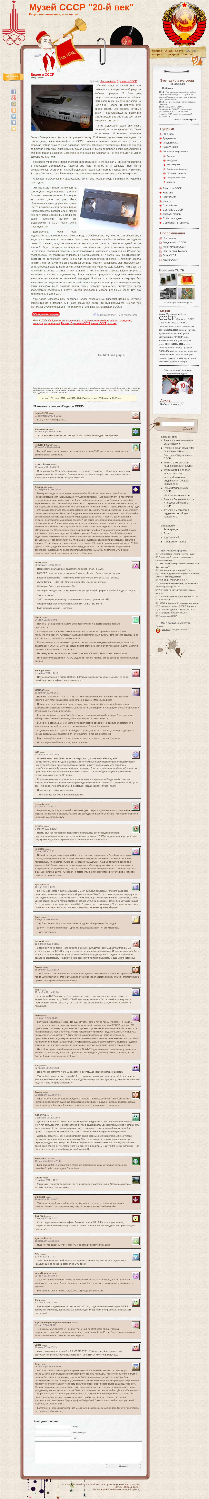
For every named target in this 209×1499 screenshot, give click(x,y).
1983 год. (165, 600)
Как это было (108, 81)
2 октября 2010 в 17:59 (46, 673)
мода (161, 344)
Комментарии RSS (122, 1489)
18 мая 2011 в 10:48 (45, 887)
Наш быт (168, 192)
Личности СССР (172, 188)
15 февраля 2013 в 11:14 (47, 1241)
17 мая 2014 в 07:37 (45, 1256)
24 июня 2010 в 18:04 (46, 620)
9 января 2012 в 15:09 (46, 1018)
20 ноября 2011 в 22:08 (47, 992)
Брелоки (171, 156)
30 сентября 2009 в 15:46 (48, 431)
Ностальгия (169, 196)
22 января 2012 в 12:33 (47, 1068)
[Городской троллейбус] (168, 299)
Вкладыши (172, 160)
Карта (179, 50)
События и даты (172, 218)
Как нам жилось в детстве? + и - (175, 570)
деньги (190, 326)
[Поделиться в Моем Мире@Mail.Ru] (13, 104)
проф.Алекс (43, 464)
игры (170, 337)
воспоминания (166, 326)
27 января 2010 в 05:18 (47, 467)
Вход (166, 533)
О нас (168, 50)
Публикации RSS (102, 1489)
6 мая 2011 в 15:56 (44, 851)
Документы (169, 138)
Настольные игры (179, 495)
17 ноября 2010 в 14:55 (47, 754)
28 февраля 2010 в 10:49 (48, 565)
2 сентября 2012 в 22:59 (47, 1117)
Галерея (156, 54)
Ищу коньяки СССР (168, 616)
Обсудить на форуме (46, 314)
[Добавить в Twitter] (13, 116)
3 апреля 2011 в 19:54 (46, 829)
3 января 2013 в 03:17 (46, 1218)
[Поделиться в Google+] (13, 97)
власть (114, 320)
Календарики (173, 165)
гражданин (125, 320)
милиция (38, 323)
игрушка (184, 333)
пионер (178, 347)
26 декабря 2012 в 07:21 (47, 1199)
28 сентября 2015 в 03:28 (48, 1366)
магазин (187, 340)
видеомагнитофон (98, 320)
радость (182, 351)
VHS (50, 320)
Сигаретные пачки (176, 177)
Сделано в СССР (127, 81)
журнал (163, 333)
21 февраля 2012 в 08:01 (48, 1094)
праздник (187, 347)
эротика (112, 323)
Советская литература (176, 222)
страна (184, 354)
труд (190, 354)
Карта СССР (170, 259)
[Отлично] (98, 314)
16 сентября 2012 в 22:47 (48, 1161)
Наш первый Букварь (175, 251)
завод (170, 333)
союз (177, 354)
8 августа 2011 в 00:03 (46, 919)
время (178, 326)
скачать (170, 354)
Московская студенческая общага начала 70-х (176, 480)
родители (192, 351)
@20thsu (166, 629)
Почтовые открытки (176, 173)
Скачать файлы (172, 214)
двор (184, 326)
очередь (163, 347)
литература (176, 340)
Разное (167, 201)
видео (65, 320)
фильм (162, 358)
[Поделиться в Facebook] (13, 91)
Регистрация (171, 529)
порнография (52, 323)
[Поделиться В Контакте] (13, 122)
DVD (44, 320)
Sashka (135, 1484)
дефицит (182, 330)
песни (171, 347)
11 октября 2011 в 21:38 (47, 944)
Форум (191, 50)
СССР (102, 323)
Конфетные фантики (177, 169)
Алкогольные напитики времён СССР (179, 596)
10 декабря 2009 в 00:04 (47, 447)
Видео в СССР (42, 74)
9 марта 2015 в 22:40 (46, 1302)
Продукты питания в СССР (174, 613)
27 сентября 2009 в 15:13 (48, 416)
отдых (186, 344)
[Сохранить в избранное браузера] (13, 128)
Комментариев (175, 541)
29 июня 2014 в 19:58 (46, 1275)
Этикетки (171, 182)
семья (94, 323)
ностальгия (174, 344)
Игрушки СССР (171, 142)
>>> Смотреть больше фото (178, 302)
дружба (192, 330)
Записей (171, 537)
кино (186, 337)
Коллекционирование (175, 151)
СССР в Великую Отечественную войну (179, 603)
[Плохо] (94, 314)
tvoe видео (164, 361)
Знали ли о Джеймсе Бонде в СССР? (177, 609)
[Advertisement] (56, 355)
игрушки (163, 337)
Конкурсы (172, 54)
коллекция (164, 340)
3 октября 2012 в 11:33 (46, 1180)
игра (176, 333)
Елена (167, 440)
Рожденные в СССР (174, 242)
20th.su (118, 1487)
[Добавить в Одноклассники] (13, 110)
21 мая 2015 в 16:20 (45, 1325)
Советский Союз (167, 322)
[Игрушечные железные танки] (168, 285)
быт (179, 322)
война (184, 322)
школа (171, 358)
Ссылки (187, 54)
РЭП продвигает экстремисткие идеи (177, 554)
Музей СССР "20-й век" (81, 7)
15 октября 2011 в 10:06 (47, 969)
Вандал (39, 689)
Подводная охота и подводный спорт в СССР (179, 502)
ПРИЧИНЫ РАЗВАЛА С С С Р (173, 580)
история (178, 336)
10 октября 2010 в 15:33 (47, 692)
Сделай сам (170, 205)
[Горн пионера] (187, 285)
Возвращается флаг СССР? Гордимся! (177, 606)
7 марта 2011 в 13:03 (45, 806)
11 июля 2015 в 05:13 (46, 1347)
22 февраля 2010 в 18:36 (48, 489)
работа (173, 351)
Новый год (180, 314)
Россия (65, 323)
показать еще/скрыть (186, 119)
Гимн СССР (169, 255)
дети (162, 329)
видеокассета (78, 320)
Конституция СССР (174, 246)
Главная (156, 50)
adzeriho (40, 1114)
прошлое (164, 351)
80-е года (168, 134)
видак (57, 320)
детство (172, 329)
